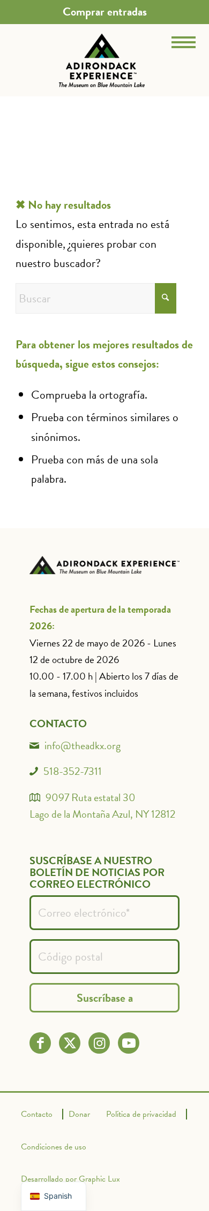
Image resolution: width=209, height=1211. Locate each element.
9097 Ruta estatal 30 (91, 797)
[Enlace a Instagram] (99, 1043)
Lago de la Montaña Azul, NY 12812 (102, 814)
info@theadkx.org (82, 745)
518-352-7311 (72, 771)
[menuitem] (105, 11)
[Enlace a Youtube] (129, 1043)
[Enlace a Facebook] (40, 1043)
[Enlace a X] (70, 1043)
